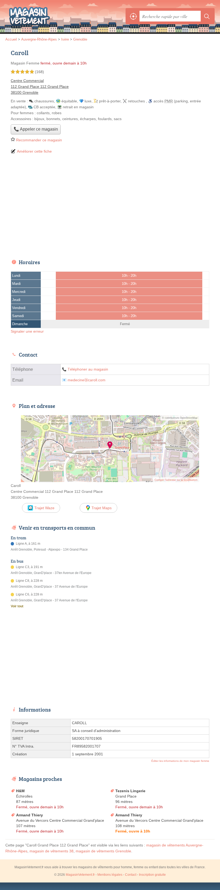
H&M (20, 791)
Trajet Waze (44, 508)
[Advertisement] (110, 207)
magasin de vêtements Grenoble (103, 851)
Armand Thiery (29, 815)
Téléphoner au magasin (88, 369)
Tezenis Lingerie (130, 791)
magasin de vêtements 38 (52, 851)
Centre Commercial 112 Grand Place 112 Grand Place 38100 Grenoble (40, 86)
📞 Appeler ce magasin (36, 129)
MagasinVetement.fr (29, 16)
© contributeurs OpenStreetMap (179, 418)
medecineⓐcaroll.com (86, 380)
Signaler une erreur (27, 331)
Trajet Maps (101, 508)
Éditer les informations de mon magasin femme (180, 760)
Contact (130, 875)
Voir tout (17, 606)
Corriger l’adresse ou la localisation (176, 479)
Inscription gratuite (152, 875)
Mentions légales (109, 875)
